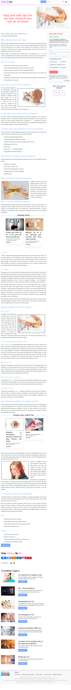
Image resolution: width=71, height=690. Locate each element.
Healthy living (9, 33)
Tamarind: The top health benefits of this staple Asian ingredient (30, 633)
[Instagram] (24, 549)
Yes (56, 93)
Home (2, 33)
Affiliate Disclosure (57, 665)
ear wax (32, 120)
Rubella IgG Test (23, 648)
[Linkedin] (19, 549)
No (62, 93)
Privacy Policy (39, 665)
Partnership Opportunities (28, 665)
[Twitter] (8, 549)
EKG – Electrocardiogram (26, 579)
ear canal (41, 53)
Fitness (63, 64)
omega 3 (17, 391)
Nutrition (64, 61)
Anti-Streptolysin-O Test (26, 606)
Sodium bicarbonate (6, 344)
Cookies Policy (47, 665)
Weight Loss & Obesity (56, 64)
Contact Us (17, 665)
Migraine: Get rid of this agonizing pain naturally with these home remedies (14, 236)
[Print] (13, 549)
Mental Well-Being (55, 67)
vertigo (12, 149)
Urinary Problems (31, 432)
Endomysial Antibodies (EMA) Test (29, 619)
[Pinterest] (29, 549)
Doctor (43, 1)
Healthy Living (54, 61)
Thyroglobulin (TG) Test (26, 592)
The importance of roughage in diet (30, 566)
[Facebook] (3, 549)
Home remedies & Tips (20, 33)
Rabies (8, 432)
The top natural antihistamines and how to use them (33, 235)
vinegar (12, 380)
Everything (64, 67)
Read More (8, 244)
